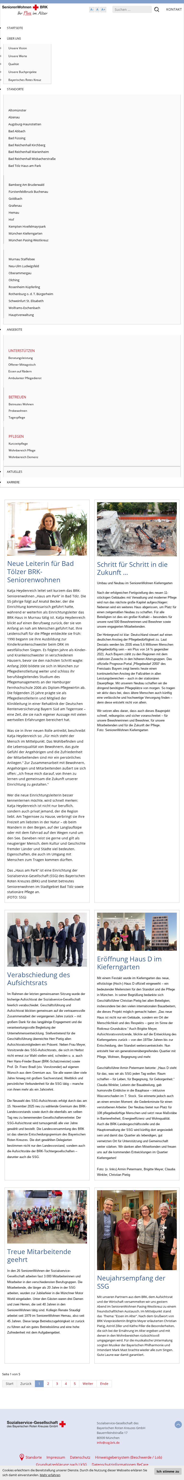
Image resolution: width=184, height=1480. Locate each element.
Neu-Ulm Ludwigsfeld (24, 266)
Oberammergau (20, 273)
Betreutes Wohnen (21, 404)
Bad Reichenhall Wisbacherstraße (32, 159)
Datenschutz (80, 1457)
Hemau (14, 212)
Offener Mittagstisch (22, 365)
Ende (104, 1383)
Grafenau (15, 205)
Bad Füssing (16, 138)
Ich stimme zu (168, 1471)
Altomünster (17, 110)
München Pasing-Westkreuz (28, 240)
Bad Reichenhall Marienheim (28, 152)
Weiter (88, 1383)
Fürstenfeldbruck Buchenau (28, 191)
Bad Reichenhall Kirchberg (26, 145)
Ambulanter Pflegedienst (24, 378)
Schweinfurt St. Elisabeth (26, 301)
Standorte (34, 1457)
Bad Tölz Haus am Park (24, 166)
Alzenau (14, 117)
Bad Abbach (16, 131)
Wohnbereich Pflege (22, 450)
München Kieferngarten (25, 233)
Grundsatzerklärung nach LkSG (61, 1464)
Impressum (55, 1457)
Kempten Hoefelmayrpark (27, 226)
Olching (14, 280)
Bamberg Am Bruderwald (26, 184)
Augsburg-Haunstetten (24, 124)
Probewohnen (18, 411)
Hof (11, 219)
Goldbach (15, 198)
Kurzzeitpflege (18, 444)
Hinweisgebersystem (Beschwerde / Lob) (128, 1457)
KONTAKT (174, 9)
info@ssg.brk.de (108, 1443)
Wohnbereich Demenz (23, 457)
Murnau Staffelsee (22, 259)
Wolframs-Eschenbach (24, 308)
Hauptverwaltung (21, 315)
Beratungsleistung (20, 358)
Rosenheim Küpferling (24, 287)
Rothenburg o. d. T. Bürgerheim (31, 294)
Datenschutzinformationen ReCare (120, 1464)
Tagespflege (17, 417)
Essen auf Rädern (20, 371)
